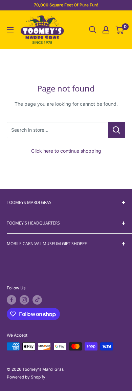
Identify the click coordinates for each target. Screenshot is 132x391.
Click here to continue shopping (66, 151)
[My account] (106, 29)
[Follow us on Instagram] (24, 300)
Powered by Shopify (26, 377)
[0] (119, 30)
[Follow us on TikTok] (37, 300)
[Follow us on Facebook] (11, 300)
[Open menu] (10, 29)
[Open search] (92, 29)
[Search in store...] (116, 130)
